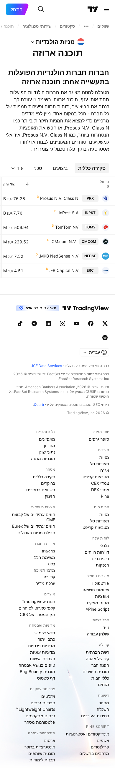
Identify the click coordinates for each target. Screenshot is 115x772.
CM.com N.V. (63, 241)
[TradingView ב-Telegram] (34, 323)
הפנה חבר (100, 665)
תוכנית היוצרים (96, 671)
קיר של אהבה (97, 658)
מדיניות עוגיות (42, 652)
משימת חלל (44, 557)
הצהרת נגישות (42, 658)
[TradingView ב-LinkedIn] (48, 323)
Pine (105, 496)
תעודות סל (99, 463)
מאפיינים (47, 438)
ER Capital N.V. (63, 270)
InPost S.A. (68, 212)
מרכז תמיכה (44, 570)
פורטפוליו (100, 583)
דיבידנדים (100, 558)
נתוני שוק (47, 451)
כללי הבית (100, 677)
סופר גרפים (99, 438)
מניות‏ (104, 457)
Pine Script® (97, 609)
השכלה (103, 709)
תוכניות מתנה (43, 458)
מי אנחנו (47, 550)
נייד (106, 627)
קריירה (49, 576)
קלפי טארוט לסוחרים (37, 607)
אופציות (102, 596)
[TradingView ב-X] (105, 323)
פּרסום (49, 740)
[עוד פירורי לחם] (86, 26)
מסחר (104, 702)
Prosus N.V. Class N (59, 198)
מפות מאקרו (98, 602)
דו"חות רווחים (97, 551)
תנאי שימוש (44, 632)
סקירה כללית (44, 476)
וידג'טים (48, 696)
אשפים (103, 740)
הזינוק (50, 496)
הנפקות (102, 564)
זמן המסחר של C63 (37, 614)
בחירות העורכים (95, 715)
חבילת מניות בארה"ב (36, 532)
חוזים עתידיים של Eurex (33, 526)
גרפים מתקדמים (40, 715)
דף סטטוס (46, 677)
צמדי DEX (100, 489)
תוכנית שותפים (41, 753)
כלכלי (104, 545)
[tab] (92, 168)
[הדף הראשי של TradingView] (93, 9)
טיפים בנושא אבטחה (37, 665)
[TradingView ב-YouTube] (77, 323)
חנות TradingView (38, 601)
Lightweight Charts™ (35, 709)
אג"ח (104, 470)
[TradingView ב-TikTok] (20, 323)
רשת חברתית (97, 652)
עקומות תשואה (96, 589)
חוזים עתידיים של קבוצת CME (33, 517)
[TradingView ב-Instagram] (62, 323)
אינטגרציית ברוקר (39, 746)
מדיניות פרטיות (41, 645)
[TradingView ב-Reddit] (105, 337)
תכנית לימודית (42, 759)
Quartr (39, 404)
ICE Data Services (47, 365)
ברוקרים (48, 483)
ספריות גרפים (43, 702)
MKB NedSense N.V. (58, 255)
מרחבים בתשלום (94, 753)
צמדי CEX (100, 483)
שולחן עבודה (98, 633)
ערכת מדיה (45, 583)
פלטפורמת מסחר (39, 722)
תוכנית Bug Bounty (37, 671)
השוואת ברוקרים (40, 489)
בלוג (51, 563)
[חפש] (41, 9)
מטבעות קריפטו (95, 476)
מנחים (103, 684)
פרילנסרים (100, 746)
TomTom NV (66, 227)
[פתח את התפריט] (106, 9)
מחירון (49, 445)
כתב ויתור (46, 639)
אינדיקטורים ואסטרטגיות (87, 733)
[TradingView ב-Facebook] (91, 323)
